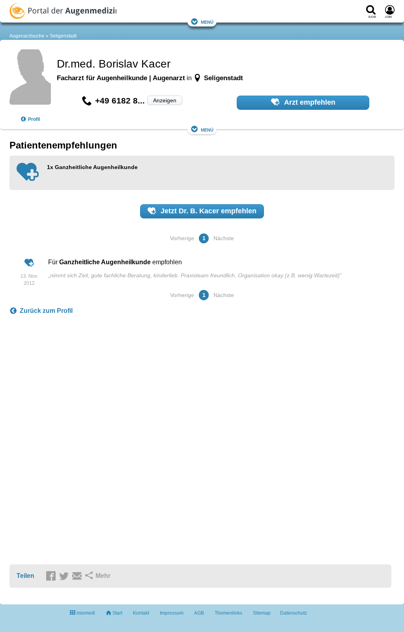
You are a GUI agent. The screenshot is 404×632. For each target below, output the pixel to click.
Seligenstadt (63, 36)
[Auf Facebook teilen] (52, 576)
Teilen (25, 575)
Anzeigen (164, 100)
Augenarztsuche (27, 36)
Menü (207, 21)
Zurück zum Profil (46, 310)
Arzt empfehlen (308, 102)
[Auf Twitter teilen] (65, 576)
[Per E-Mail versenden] (78, 576)
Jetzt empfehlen (207, 211)
